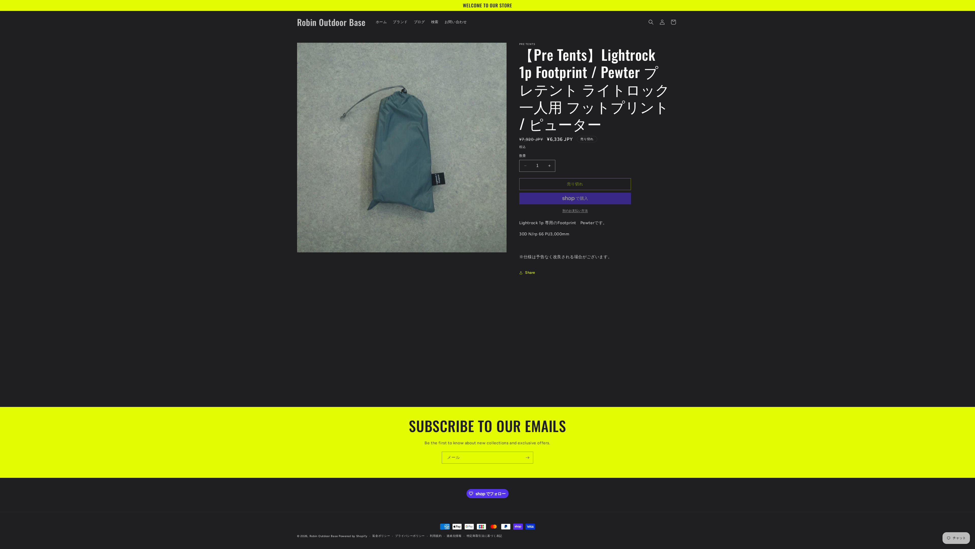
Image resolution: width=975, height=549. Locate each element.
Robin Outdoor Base (324, 536)
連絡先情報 (454, 536)
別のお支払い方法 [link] (575, 210)
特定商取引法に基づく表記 (484, 536)
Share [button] (530, 272)
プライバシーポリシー (410, 536)
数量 (522, 156)
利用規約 (436, 536)
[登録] (527, 458)
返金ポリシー (381, 536)
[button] (651, 22)
